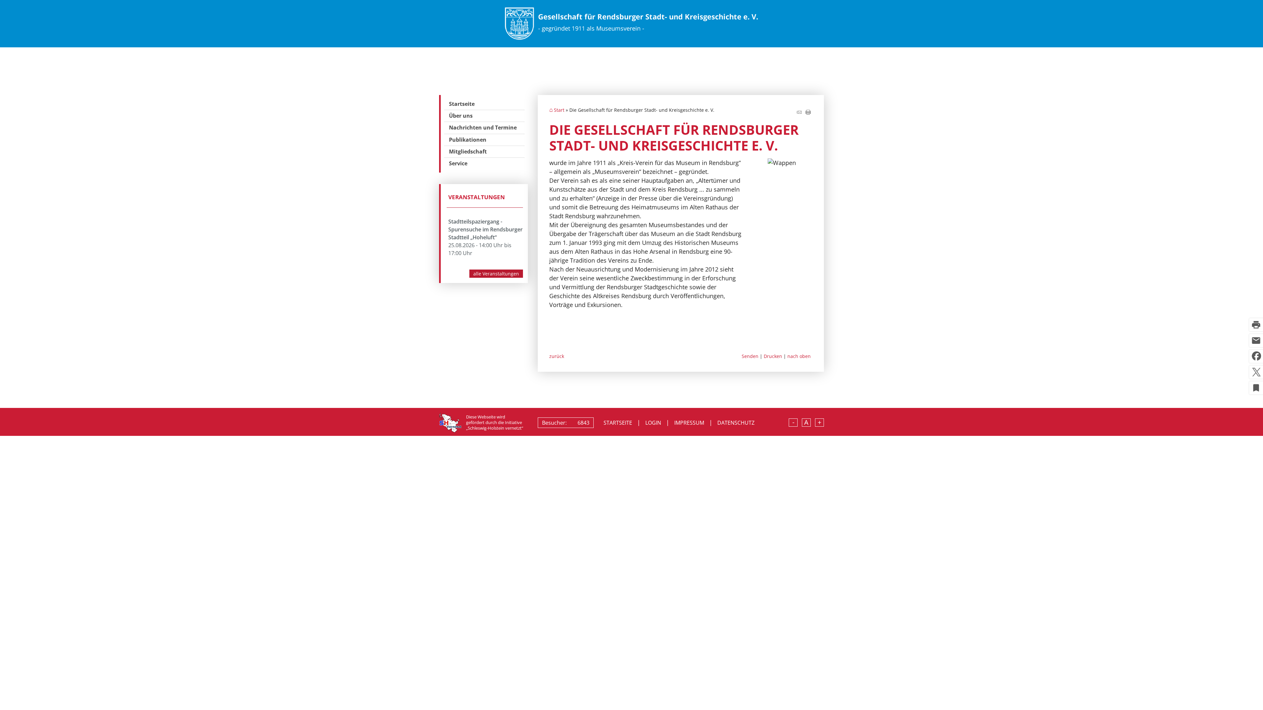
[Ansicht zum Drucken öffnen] (808, 112)
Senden (750, 356)
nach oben (799, 356)
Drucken (773, 356)
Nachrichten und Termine (483, 127)
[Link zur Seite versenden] (799, 112)
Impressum (689, 422)
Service (458, 163)
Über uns (461, 115)
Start (559, 110)
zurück (556, 356)
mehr (496, 273)
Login (653, 422)
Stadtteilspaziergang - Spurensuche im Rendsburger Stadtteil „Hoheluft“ (485, 229)
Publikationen (467, 139)
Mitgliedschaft (468, 151)
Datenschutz (736, 422)
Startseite (462, 103)
